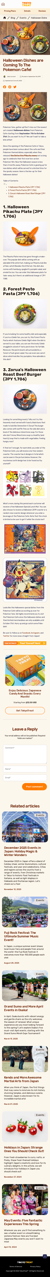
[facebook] (4, 87)
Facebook (26, 633)
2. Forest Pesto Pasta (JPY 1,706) (22, 190)
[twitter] (14, 87)
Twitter (6, 636)
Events (23, 18)
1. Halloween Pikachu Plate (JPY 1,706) (24, 187)
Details (27, 11)
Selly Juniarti (11, 76)
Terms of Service (15, 1266)
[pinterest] (9, 87)
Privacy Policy (35, 1266)
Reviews (42, 11)
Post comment (34, 786)
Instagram (35, 633)
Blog (13, 18)
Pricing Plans (10, 11)
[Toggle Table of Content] (5, 184)
